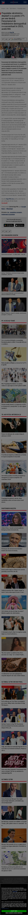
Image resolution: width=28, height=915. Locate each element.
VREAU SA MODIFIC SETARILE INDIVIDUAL (14, 912)
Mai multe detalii (15, 891)
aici (13, 896)
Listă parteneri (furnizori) (4, 908)
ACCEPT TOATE (14, 911)
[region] (14, 899)
